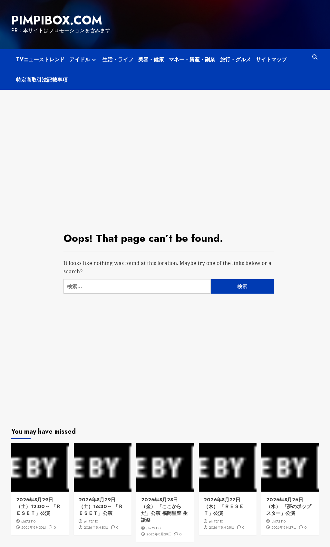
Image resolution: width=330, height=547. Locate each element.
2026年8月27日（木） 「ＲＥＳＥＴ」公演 (224, 506)
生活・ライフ (117, 59)
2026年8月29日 (159, 534)
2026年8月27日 (284, 527)
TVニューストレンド (40, 59)
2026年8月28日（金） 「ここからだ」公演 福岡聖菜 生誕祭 (164, 509)
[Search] (315, 57)
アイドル (80, 59)
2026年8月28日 (222, 527)
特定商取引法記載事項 (42, 79)
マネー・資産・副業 (192, 59)
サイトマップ (271, 59)
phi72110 (28, 521)
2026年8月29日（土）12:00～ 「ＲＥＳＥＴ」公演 (38, 506)
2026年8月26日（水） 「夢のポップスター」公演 (288, 506)
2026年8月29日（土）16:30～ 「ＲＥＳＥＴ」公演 (101, 506)
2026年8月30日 (33, 527)
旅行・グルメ (235, 59)
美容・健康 (151, 59)
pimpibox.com (56, 20)
